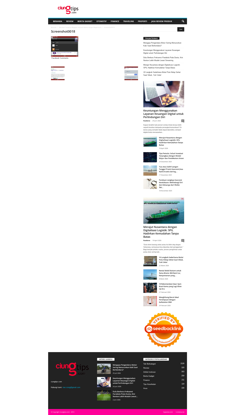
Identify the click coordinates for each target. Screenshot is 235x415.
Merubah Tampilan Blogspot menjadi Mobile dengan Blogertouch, (80, 27)
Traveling (128, 21)
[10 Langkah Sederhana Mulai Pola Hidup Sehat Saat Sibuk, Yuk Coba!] (150, 261)
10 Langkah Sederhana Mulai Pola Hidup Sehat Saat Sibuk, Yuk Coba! (161, 73)
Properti (142, 21)
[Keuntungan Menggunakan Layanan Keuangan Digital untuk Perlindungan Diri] (163, 94)
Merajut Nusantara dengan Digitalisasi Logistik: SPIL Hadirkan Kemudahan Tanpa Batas (161, 66)
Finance (115, 21)
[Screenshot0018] (94, 46)
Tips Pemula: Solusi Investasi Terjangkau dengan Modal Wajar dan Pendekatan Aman (171, 155)
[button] (183, 21)
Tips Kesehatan (149, 384)
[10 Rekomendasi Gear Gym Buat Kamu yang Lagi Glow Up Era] (150, 288)
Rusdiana (146, 121)
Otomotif (101, 21)
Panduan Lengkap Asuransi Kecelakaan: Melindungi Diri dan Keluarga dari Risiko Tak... (171, 184)
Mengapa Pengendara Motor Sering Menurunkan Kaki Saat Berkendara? (162, 44)
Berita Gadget (85, 21)
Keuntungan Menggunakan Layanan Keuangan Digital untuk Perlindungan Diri (161, 51)
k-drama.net (180, 412)
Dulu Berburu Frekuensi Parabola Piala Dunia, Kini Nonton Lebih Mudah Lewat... (125, 394)
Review (69, 21)
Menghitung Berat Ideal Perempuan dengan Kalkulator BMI (169, 299)
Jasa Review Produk (161, 21)
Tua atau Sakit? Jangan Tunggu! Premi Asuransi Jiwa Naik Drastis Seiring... (171, 169)
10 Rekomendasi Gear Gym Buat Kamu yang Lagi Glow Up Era (170, 286)
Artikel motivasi (149, 372)
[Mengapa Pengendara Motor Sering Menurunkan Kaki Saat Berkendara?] (104, 369)
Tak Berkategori (149, 364)
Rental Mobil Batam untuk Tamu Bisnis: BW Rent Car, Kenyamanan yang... (170, 273)
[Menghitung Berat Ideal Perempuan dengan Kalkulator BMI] (150, 301)
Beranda (57, 21)
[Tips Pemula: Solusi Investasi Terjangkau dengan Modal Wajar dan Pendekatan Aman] (150, 157)
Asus (145, 388)
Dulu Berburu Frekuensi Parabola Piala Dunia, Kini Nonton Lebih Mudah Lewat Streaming (163, 59)
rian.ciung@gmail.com (71, 387)
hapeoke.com (168, 412)
